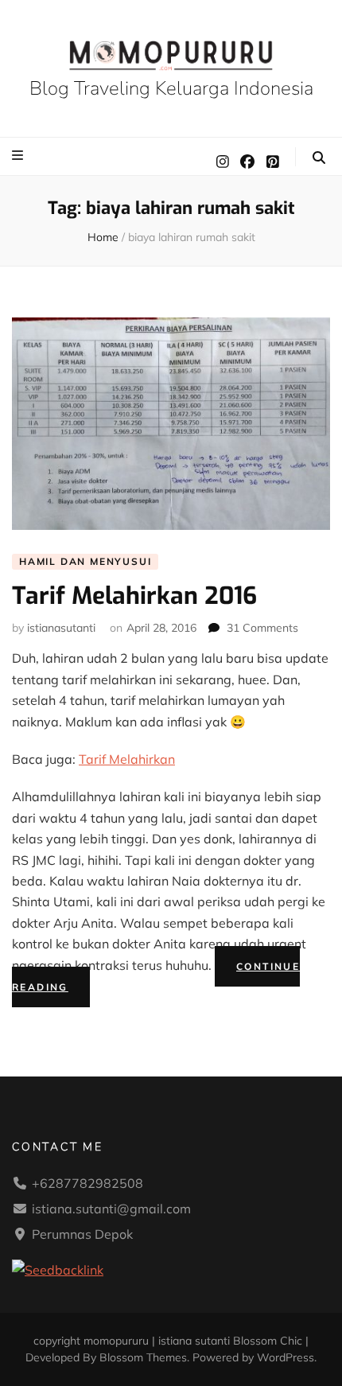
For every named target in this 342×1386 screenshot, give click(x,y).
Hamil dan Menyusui (85, 561)
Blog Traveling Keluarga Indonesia (171, 88)
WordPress (285, 1357)
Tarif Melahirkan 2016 (134, 596)
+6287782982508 (87, 1183)
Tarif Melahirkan (127, 759)
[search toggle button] (319, 157)
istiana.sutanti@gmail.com (111, 1209)
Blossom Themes (143, 1357)
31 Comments (262, 628)
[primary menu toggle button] (19, 155)
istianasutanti (61, 628)
